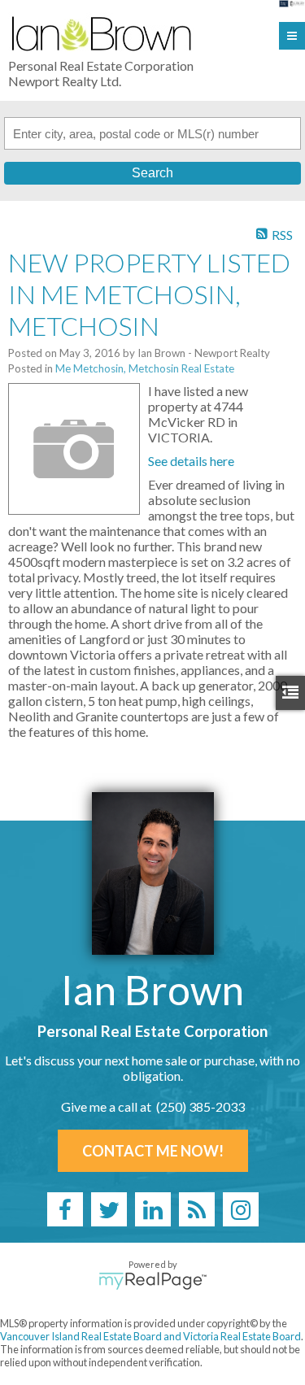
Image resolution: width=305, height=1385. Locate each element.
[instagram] (241, 1209)
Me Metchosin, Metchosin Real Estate (144, 368)
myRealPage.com (152, 1281)
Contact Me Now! (153, 1151)
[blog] (197, 1209)
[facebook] (65, 1209)
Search (152, 173)
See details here (191, 460)
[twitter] (109, 1209)
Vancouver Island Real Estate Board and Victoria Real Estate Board (150, 1336)
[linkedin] (153, 1209)
